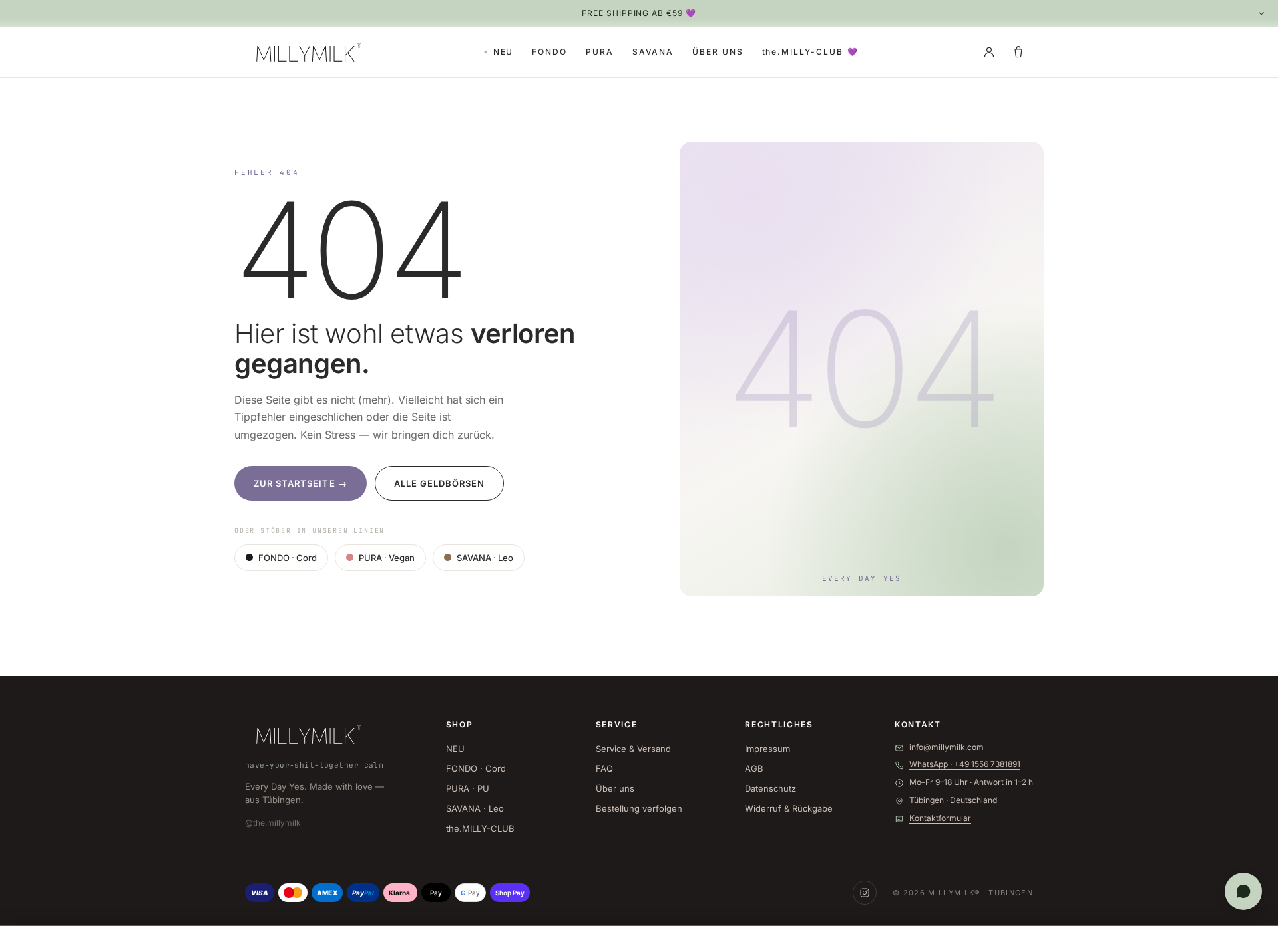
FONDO (549, 52)
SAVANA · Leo (485, 557)
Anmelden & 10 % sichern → (907, 902)
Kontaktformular (940, 818)
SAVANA (653, 52)
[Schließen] (995, 895)
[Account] (989, 51)
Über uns (615, 788)
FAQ (604, 768)
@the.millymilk (273, 823)
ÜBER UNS (717, 52)
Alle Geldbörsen (439, 483)
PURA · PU (467, 788)
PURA (600, 52)
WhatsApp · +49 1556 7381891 (964, 764)
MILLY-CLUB (810, 52)
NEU (503, 52)
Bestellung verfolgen (639, 808)
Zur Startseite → (300, 483)
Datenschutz (770, 788)
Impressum (767, 748)
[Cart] (1018, 51)
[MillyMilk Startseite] (306, 52)
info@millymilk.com (946, 747)
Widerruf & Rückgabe (789, 808)
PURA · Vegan (387, 557)
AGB (754, 768)
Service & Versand (633, 748)
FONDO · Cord (287, 557)
